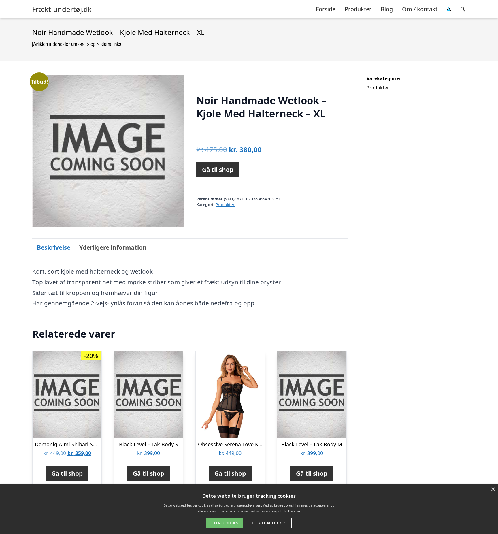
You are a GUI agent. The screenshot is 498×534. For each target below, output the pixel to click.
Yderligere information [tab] (113, 247)
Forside (325, 9)
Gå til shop (217, 170)
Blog (387, 9)
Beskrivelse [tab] (53, 247)
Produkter (358, 9)
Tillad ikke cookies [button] (269, 523)
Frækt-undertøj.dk (62, 9)
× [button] (493, 489)
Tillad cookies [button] (224, 523)
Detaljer (294, 511)
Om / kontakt (419, 9)
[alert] (249, 509)
